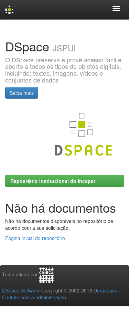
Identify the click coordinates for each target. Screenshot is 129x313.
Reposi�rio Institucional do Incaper (52, 180)
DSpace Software (21, 290)
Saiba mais (22, 92)
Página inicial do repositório (35, 238)
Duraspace (105, 290)
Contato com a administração (34, 297)
